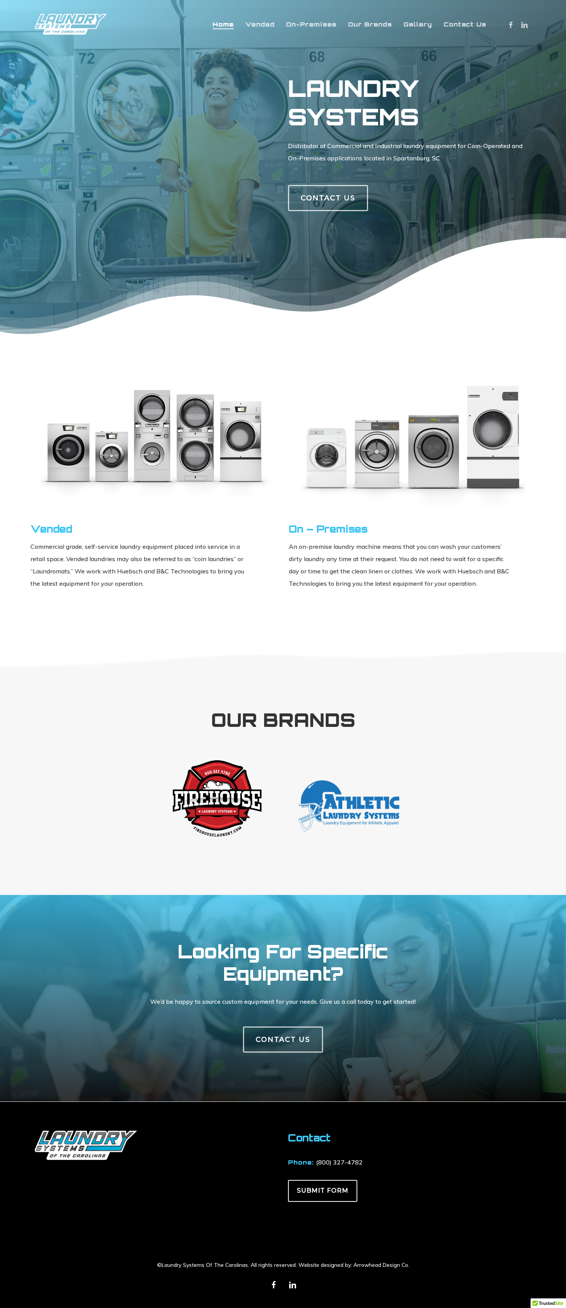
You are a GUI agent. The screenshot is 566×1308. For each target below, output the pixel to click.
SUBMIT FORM (322, 1190)
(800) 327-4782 (339, 1162)
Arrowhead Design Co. (381, 1264)
